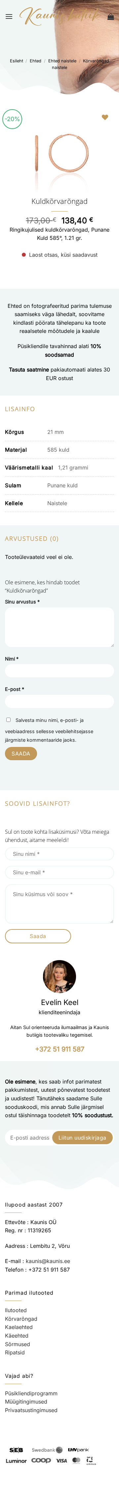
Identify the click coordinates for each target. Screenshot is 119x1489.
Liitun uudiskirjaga (82, 1137)
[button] (9, 16)
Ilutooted (16, 1310)
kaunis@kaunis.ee (48, 1261)
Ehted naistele (62, 60)
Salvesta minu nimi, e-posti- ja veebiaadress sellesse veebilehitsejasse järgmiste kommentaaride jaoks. (49, 730)
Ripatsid (15, 1352)
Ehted (35, 60)
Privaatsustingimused (31, 1410)
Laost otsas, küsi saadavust (63, 254)
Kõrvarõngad (21, 1318)
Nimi (12, 659)
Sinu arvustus (22, 601)
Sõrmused (17, 1344)
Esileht (16, 60)
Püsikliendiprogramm (31, 1393)
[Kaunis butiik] (60, 16)
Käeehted (16, 1335)
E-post (14, 689)
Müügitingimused (26, 1401)
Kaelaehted (19, 1327)
